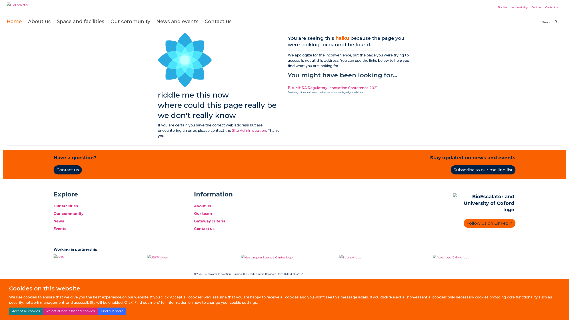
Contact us (552, 7)
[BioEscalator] (17, 3)
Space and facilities (80, 21)
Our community (130, 21)
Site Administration (249, 130)
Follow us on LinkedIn (490, 223)
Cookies (536, 7)
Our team (203, 214)
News (59, 221)
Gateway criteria (209, 221)
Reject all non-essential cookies (70, 311)
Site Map (503, 7)
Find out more (112, 311)
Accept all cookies (26, 311)
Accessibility (520, 7)
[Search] (556, 21)
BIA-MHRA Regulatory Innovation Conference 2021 (333, 88)
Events (60, 229)
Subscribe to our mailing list (483, 169)
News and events (177, 21)
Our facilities (66, 206)
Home (14, 21)
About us (39, 21)
